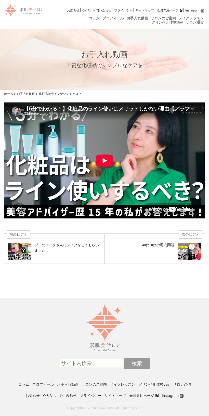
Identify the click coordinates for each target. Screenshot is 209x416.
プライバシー (123, 10)
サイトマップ (145, 10)
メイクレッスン (191, 18)
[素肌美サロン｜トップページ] (104, 304)
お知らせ (73, 10)
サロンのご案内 (163, 18)
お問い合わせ (102, 10)
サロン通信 (195, 22)
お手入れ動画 (137, 18)
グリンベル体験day (167, 22)
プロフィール (113, 18)
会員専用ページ (167, 10)
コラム (94, 18)
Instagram (192, 10)
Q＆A (86, 10)
